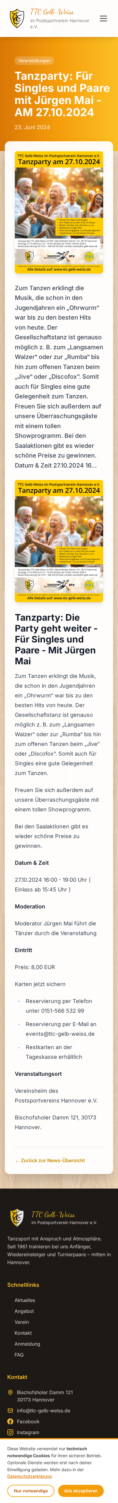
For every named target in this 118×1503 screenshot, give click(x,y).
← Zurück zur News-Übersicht (50, 1160)
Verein (18, 1322)
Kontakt (19, 1333)
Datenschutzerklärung (29, 1476)
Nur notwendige (31, 1490)
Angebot (20, 1311)
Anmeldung (23, 1344)
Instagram (28, 1432)
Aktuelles (21, 1300)
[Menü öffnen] (103, 18)
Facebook (28, 1421)
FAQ (15, 1355)
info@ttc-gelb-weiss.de (43, 1410)
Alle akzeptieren (81, 1490)
